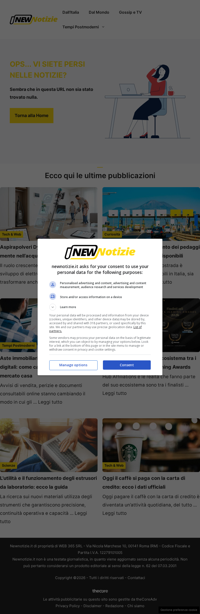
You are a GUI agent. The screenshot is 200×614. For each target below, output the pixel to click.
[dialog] (100, 307)
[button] (100, 307)
